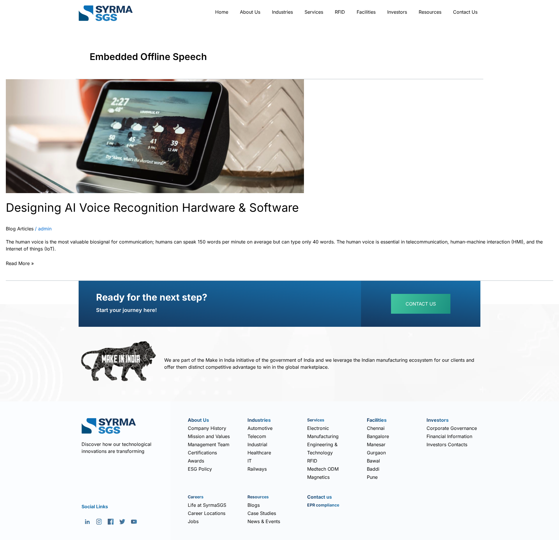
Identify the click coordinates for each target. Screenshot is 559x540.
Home (221, 12)
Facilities (366, 12)
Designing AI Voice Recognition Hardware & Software (152, 207)
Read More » (20, 262)
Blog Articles (19, 229)
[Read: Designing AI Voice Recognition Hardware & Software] (155, 136)
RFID (340, 12)
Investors (397, 12)
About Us (250, 12)
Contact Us (465, 12)
